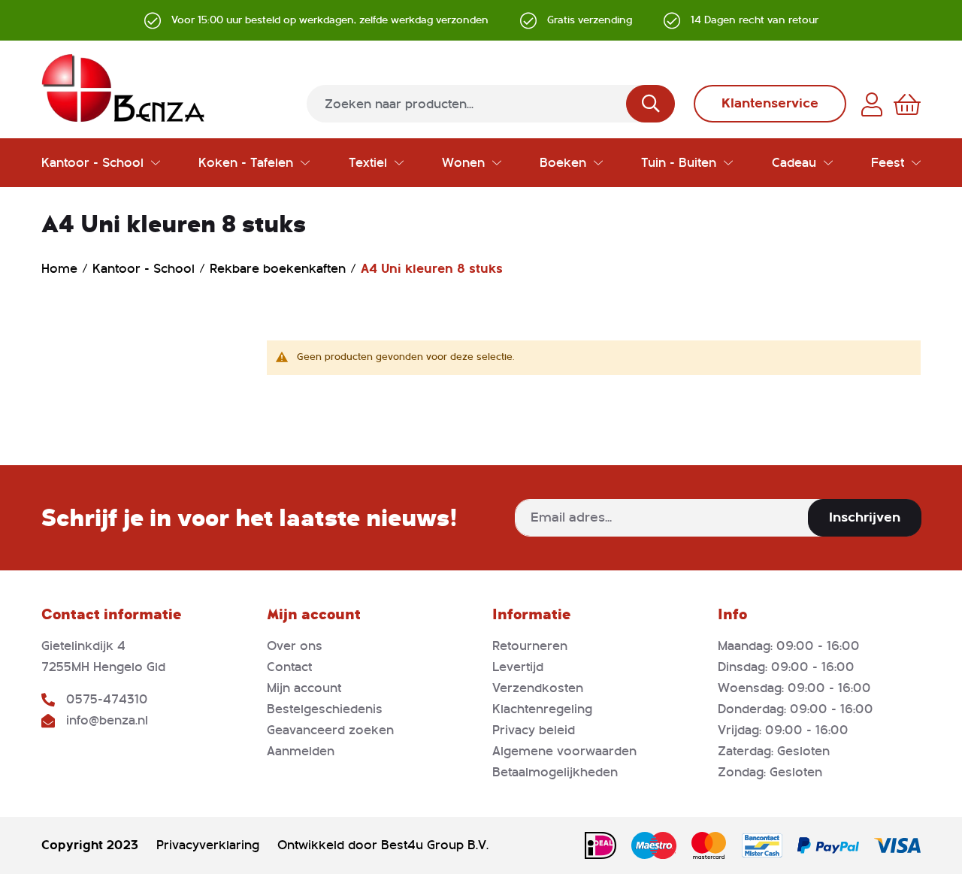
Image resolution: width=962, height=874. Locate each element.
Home (61, 269)
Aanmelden (300, 751)
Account (871, 104)
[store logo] (123, 87)
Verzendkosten (537, 688)
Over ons (294, 646)
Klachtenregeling (542, 709)
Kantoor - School (145, 269)
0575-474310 (107, 699)
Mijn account (304, 688)
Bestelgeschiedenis (325, 709)
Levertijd (517, 667)
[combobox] (491, 103)
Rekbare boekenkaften (279, 269)
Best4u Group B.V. (435, 845)
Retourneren (529, 646)
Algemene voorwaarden (564, 751)
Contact (289, 667)
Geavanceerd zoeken (330, 730)
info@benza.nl (107, 720)
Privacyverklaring (207, 845)
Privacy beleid (533, 730)
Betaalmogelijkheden (555, 772)
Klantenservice (770, 103)
